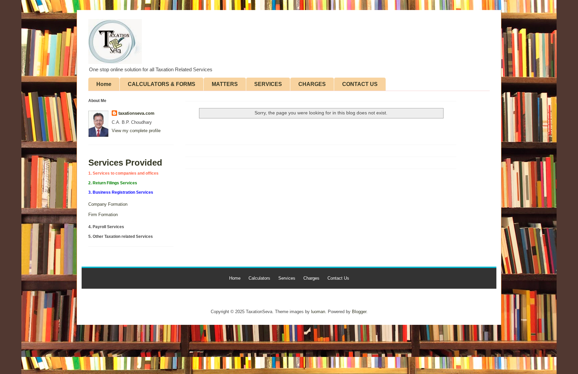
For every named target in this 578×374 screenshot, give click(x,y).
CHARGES (312, 84)
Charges (311, 278)
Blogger (359, 311)
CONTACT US (360, 84)
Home (103, 84)
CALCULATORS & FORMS (161, 84)
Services (286, 278)
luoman (318, 311)
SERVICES (268, 84)
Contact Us (338, 278)
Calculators (259, 278)
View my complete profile (136, 130)
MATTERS (225, 84)
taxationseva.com (136, 113)
